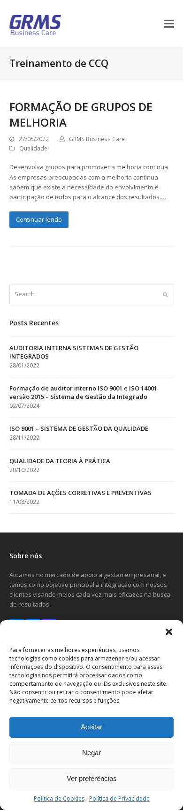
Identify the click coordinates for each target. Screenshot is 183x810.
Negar (91, 753)
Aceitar (91, 727)
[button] (169, 632)
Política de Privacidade (119, 798)
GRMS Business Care (97, 139)
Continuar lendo (39, 219)
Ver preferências (92, 778)
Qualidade (33, 148)
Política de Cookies (59, 798)
